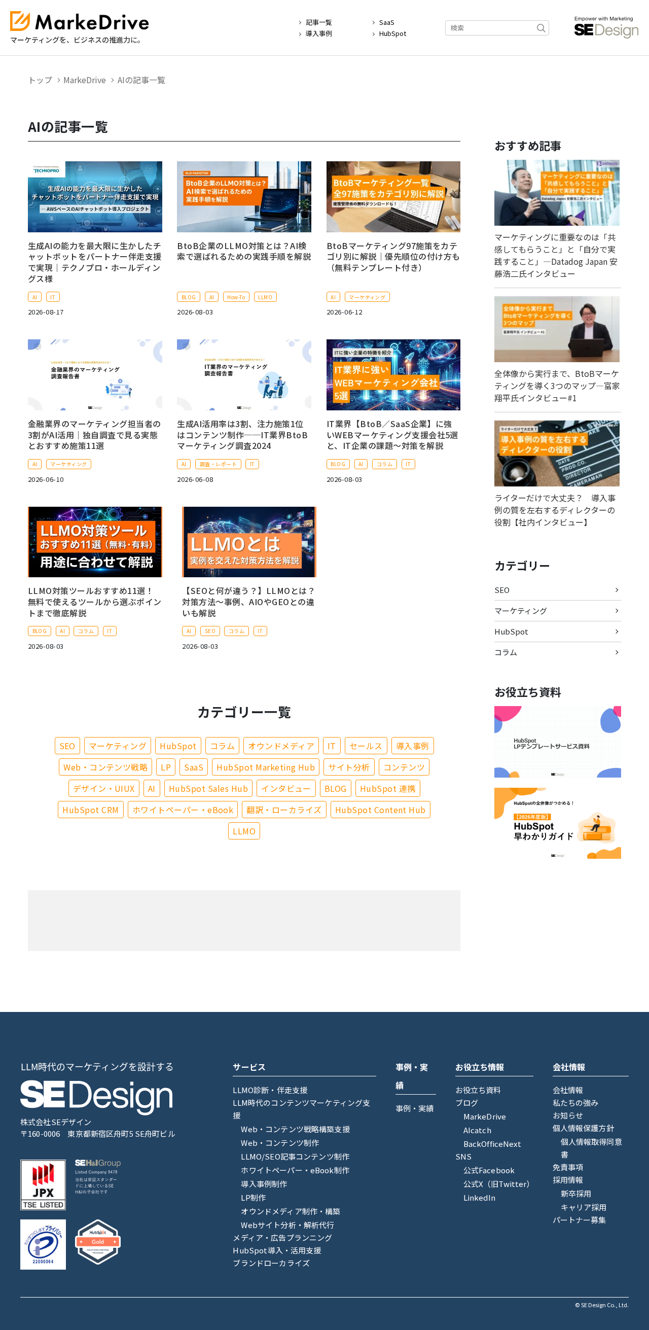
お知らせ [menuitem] (568, 1115)
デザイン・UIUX (104, 788)
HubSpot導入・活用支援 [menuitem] (277, 1250)
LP (166, 767)
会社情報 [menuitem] (568, 1089)
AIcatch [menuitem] (477, 1130)
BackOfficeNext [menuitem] (492, 1143)
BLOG (189, 297)
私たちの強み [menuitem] (576, 1102)
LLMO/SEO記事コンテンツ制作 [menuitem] (295, 1156)
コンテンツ (404, 767)
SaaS (386, 22)
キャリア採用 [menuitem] (584, 1207)
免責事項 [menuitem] (568, 1167)
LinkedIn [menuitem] (479, 1197)
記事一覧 (319, 22)
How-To (236, 297)
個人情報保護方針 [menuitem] (583, 1128)
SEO (210, 631)
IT (52, 297)
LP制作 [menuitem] (253, 1197)
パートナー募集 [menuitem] (579, 1219)
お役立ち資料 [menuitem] (478, 1089)
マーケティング (367, 297)
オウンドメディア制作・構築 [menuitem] (290, 1211)
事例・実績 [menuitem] (414, 1108)
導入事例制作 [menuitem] (264, 1183)
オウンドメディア (281, 746)
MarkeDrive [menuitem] (485, 1116)
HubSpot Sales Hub (208, 788)
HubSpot (392, 33)
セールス (366, 746)
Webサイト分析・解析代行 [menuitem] (287, 1224)
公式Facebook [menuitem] (489, 1170)
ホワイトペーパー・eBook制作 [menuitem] (295, 1170)
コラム (384, 464)
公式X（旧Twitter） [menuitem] (498, 1183)
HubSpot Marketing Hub (266, 767)
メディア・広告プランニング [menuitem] (282, 1237)
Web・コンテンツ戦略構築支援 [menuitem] (295, 1129)
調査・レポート (218, 464)
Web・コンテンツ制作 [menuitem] (280, 1142)
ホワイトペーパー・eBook (183, 809)
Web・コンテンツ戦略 (105, 767)
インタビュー (286, 788)
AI (35, 297)
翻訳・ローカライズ (283, 809)
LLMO (265, 297)
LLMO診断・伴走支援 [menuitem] (270, 1089)
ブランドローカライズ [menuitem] (271, 1262)
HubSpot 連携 (388, 788)
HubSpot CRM (90, 809)
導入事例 (319, 33)
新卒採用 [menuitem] (576, 1193)
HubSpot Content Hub (380, 809)
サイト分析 (349, 767)
